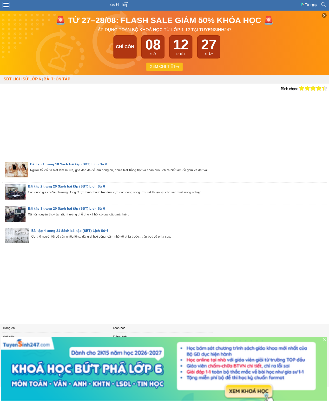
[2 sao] (307, 88)
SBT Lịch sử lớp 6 (22, 79)
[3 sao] (313, 88)
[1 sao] (301, 88)
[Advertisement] (139, 125)
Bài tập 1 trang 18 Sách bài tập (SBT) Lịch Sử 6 (68, 164)
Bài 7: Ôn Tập (57, 79)
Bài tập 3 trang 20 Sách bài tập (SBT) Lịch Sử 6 (66, 208)
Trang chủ (9, 328)
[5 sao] (325, 88)
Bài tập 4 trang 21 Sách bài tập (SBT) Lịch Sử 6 (69, 231)
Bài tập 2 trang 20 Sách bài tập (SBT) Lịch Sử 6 (66, 186)
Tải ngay (311, 4)
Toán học (119, 328)
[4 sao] (319, 88)
